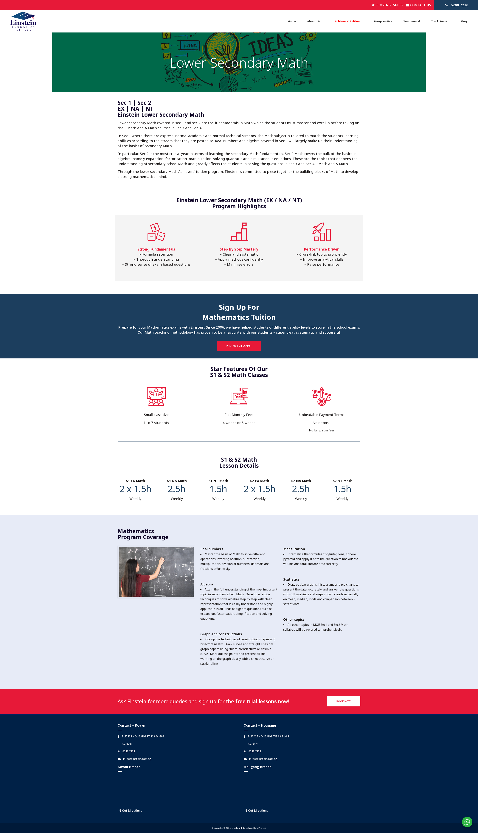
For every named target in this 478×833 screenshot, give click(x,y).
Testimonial (411, 21)
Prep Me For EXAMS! (239, 345)
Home (292, 21)
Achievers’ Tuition (347, 21)
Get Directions (131, 810)
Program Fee (383, 21)
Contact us (420, 5)
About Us (313, 21)
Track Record (440, 21)
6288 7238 (128, 751)
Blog (464, 21)
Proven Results (389, 5)
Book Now (343, 701)
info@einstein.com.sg (137, 759)
